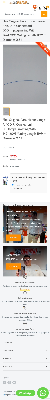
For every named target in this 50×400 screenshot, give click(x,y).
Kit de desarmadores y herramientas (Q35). (28, 179)
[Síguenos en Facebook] (4, 382)
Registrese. (25, 289)
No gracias (17, 188)
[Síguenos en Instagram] (9, 382)
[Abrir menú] (4, 2)
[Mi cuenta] (40, 8)
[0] (45, 8)
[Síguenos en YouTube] (14, 382)
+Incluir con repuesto (23, 185)
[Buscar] (44, 14)
